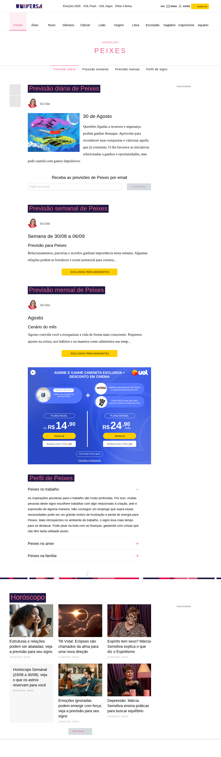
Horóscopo (110, 42)
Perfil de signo (156, 69)
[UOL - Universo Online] (45, 6)
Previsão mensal (127, 69)
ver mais (78, 731)
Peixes (110, 50)
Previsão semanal (95, 69)
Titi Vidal (45, 103)
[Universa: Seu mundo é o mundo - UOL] (29, 6)
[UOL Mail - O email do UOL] (171, 6)
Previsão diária (65, 69)
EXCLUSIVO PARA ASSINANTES (90, 272)
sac (163, 6)
